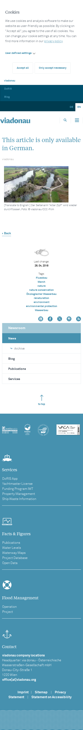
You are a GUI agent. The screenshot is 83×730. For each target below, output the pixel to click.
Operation (9, 606)
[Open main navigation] (77, 120)
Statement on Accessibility (51, 697)
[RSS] (78, 319)
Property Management (18, 494)
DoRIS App (10, 478)
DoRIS (8, 89)
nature (41, 286)
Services (14, 379)
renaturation (41, 298)
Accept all (23, 68)
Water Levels (11, 547)
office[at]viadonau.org (19, 679)
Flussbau (41, 278)
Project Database (15, 558)
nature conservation (41, 290)
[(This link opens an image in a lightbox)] (42, 184)
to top (41, 404)
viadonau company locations (23, 655)
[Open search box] (65, 120)
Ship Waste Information (19, 499)
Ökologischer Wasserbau (41, 294)
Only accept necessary (52, 68)
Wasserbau (41, 310)
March (41, 282)
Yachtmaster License (17, 483)
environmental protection (41, 306)
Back (7, 233)
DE (71, 107)
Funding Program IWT (17, 488)
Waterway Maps (14, 552)
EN (79, 107)
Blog (7, 97)
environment (41, 302)
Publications (17, 368)
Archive (19, 348)
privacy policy (53, 41)
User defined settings (18, 53)
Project (7, 611)
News (12, 338)
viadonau (9, 80)
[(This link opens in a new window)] (40, 319)
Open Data (10, 563)
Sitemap (41, 692)
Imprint (23, 692)
